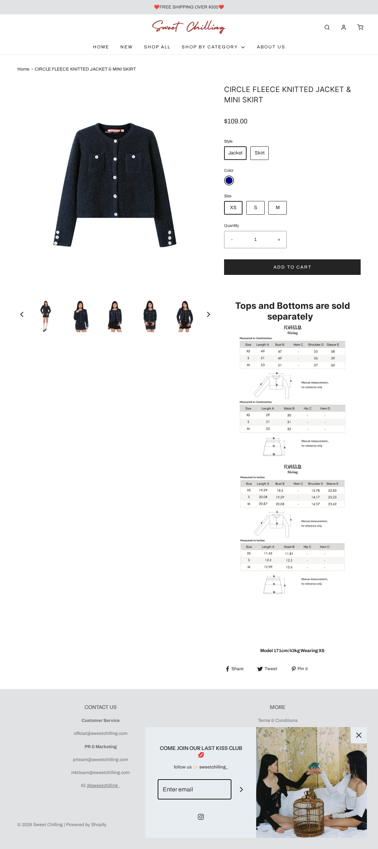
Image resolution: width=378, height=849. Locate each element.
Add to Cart (293, 267)
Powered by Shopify (86, 824)
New (126, 47)
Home (101, 47)
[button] (21, 314)
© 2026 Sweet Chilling (40, 824)
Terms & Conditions (278, 720)
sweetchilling (212, 767)
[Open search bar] (327, 27)
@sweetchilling (102, 785)
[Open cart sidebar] (360, 27)
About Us (271, 47)
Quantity (231, 226)
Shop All (157, 47)
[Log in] (343, 27)
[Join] (241, 789)
